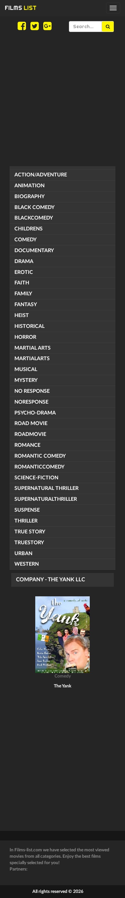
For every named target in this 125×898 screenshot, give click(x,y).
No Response (32, 391)
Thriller (26, 520)
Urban (23, 553)
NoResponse (31, 402)
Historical (29, 326)
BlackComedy (33, 218)
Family (23, 293)
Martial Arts (32, 348)
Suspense (27, 510)
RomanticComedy (39, 466)
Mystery (26, 380)
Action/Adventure (40, 174)
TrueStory (29, 542)
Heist (21, 315)
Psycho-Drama (35, 412)
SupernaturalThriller (45, 499)
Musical (25, 369)
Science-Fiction (36, 477)
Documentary (34, 250)
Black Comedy (34, 207)
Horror (25, 337)
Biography (29, 196)
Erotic (23, 272)
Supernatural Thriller (46, 488)
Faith (21, 282)
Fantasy (25, 304)
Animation (29, 185)
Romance (27, 445)
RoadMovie (30, 434)
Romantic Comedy (40, 456)
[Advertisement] (62, 99)
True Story (29, 531)
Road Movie (30, 423)
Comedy (25, 239)
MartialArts (32, 358)
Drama (23, 261)
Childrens (28, 228)
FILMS (21, 8)
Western (26, 564)
